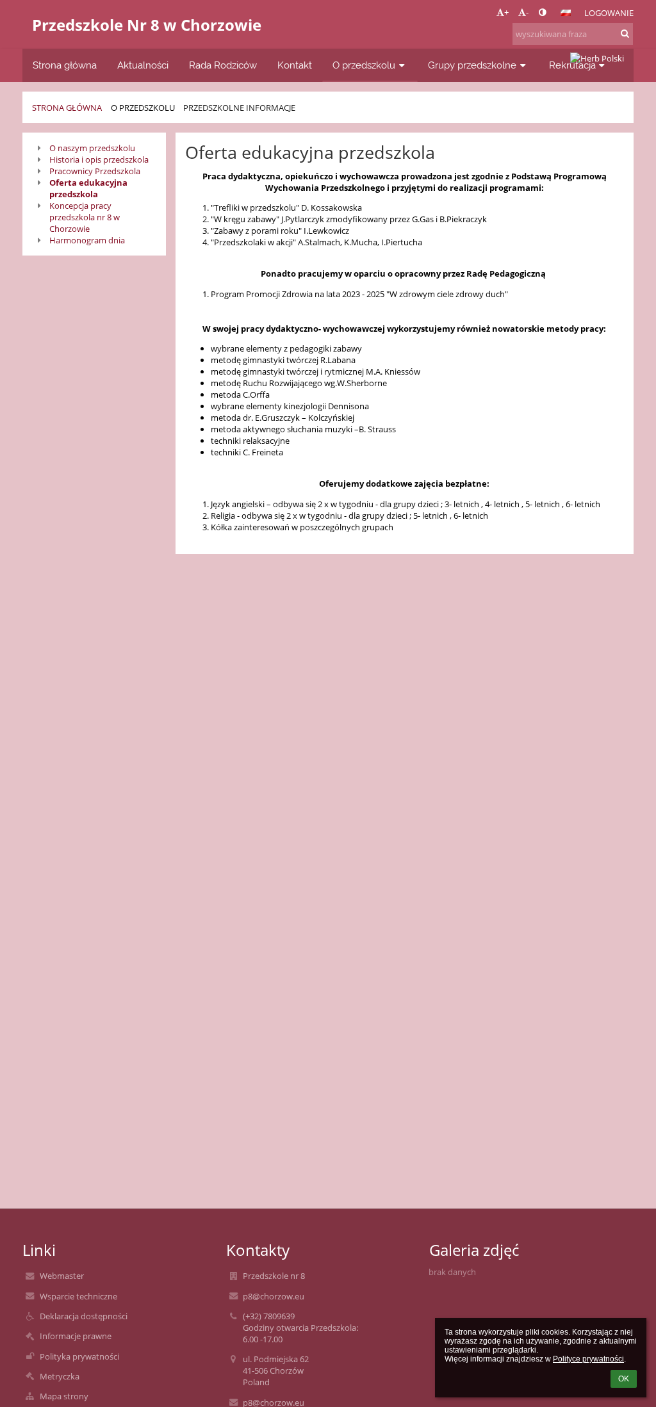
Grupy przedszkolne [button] (472, 65)
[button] (542, 12)
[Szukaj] (625, 33)
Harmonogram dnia (87, 240)
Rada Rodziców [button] (223, 65)
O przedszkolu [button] (363, 65)
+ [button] (506, 12)
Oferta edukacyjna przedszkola (88, 188)
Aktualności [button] (142, 65)
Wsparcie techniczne (78, 1296)
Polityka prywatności (79, 1356)
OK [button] (623, 1378)
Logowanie (609, 13)
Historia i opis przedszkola (99, 159)
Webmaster (62, 1275)
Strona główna (67, 107)
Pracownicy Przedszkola (94, 171)
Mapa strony (64, 1396)
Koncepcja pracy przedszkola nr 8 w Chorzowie (84, 217)
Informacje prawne (75, 1336)
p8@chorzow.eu (273, 1296)
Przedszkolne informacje (239, 107)
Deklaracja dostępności (83, 1316)
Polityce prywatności (588, 1358)
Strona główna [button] (65, 65)
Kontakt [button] (294, 65)
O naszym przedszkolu (92, 148)
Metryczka (59, 1376)
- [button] (527, 12)
